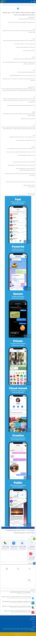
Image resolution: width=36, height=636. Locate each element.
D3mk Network (20, 635)
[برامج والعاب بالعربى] (3, 1)
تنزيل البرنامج (18, 527)
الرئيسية (33, 5)
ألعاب (29, 569)
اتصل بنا (34, 621)
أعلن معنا (33, 623)
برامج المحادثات (29, 580)
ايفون (30, 5)
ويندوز (7, 569)
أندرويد (18, 569)
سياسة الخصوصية (32, 619)
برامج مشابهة (30, 539)
